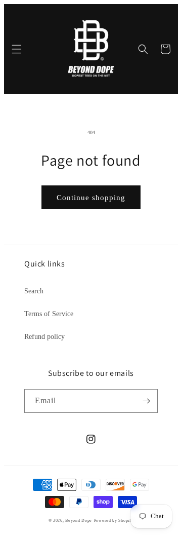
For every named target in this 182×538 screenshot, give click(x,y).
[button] (17, 49)
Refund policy (44, 336)
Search (33, 291)
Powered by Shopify (114, 520)
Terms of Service (48, 314)
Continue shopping (91, 198)
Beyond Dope (78, 520)
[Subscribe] (146, 401)
